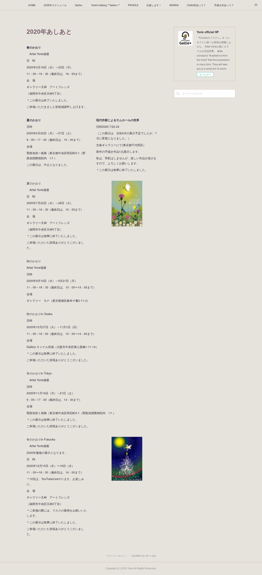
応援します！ (154, 5)
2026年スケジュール (55, 5)
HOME (32, 5)
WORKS (174, 5)
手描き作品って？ (224, 5)
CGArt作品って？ (196, 5)
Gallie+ (79, 5)
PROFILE (133, 5)
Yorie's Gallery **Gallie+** (105, 5)
